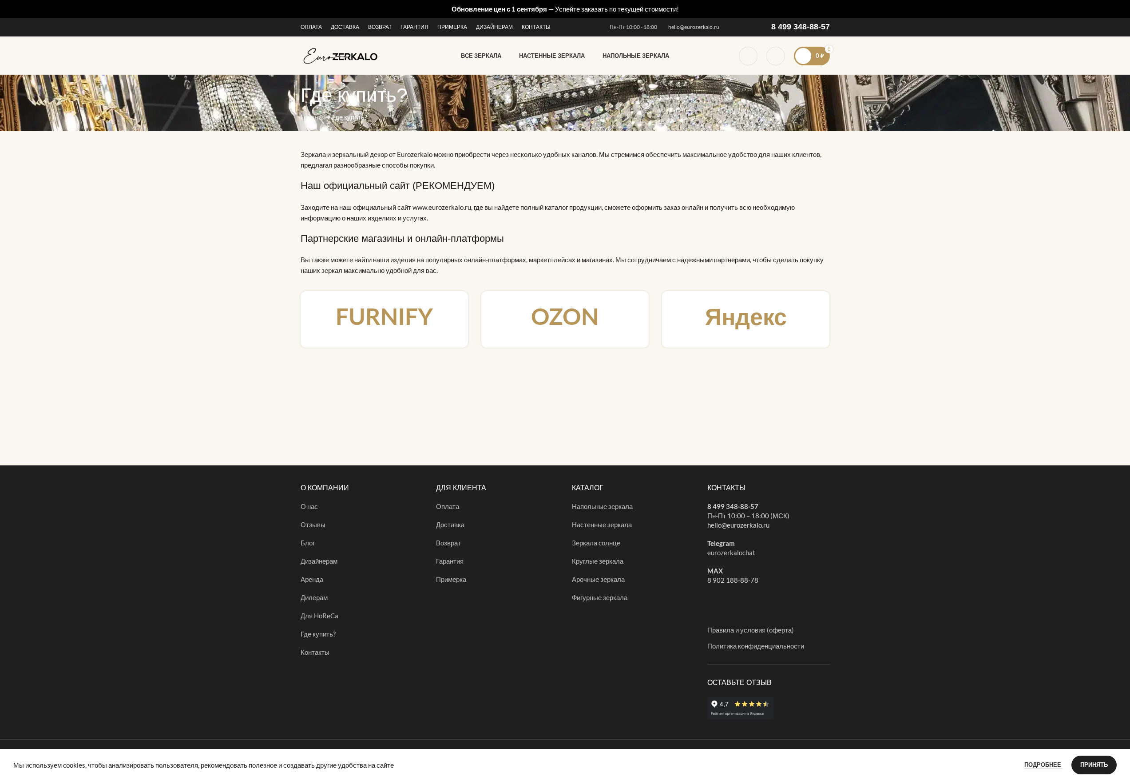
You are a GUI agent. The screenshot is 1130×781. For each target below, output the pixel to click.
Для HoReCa (319, 616)
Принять (1094, 764)
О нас (309, 506)
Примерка (451, 579)
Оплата (447, 506)
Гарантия (450, 561)
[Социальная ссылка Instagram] (733, 27)
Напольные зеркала (602, 506)
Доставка (450, 525)
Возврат (448, 543)
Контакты (315, 652)
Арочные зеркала (598, 579)
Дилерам (314, 597)
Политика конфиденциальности (755, 646)
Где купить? (318, 634)
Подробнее (1043, 764)
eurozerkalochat (731, 553)
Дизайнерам (319, 561)
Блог (308, 543)
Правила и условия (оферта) (750, 630)
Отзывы (313, 525)
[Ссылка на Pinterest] (744, 27)
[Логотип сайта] (341, 55)
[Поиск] (748, 56)
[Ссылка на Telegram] (754, 27)
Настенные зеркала (602, 525)
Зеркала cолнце (596, 543)
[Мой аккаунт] (775, 56)
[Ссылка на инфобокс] (384, 319)
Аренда (312, 579)
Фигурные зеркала (599, 597)
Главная (313, 117)
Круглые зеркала (597, 561)
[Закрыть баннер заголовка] (1119, 9)
